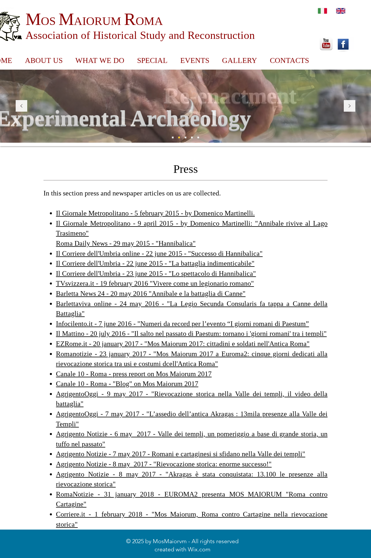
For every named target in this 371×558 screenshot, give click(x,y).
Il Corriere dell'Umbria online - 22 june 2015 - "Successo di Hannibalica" (159, 253)
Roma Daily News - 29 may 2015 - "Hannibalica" (126, 243)
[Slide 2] (185, 137)
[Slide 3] (173, 137)
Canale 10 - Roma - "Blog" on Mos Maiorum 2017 (127, 383)
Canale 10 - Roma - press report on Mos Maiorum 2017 (134, 374)
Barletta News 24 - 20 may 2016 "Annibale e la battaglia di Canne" (150, 293)
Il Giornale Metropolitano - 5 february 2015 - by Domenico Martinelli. (155, 213)
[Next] (349, 106)
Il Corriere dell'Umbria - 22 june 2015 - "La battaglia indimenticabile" (155, 263)
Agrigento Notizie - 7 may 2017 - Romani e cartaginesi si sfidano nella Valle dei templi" (180, 454)
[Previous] (21, 106)
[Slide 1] (179, 137)
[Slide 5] (198, 137)
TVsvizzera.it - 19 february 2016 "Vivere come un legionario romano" (155, 283)
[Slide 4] (192, 137)
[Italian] (322, 10)
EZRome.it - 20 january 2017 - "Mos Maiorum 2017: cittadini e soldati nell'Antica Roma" (183, 343)
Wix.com (199, 549)
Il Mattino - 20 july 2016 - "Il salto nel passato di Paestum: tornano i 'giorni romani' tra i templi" (191, 333)
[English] (341, 10)
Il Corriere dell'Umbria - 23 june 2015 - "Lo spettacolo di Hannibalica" (156, 273)
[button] (152, 60)
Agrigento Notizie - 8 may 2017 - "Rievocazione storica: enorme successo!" (164, 464)
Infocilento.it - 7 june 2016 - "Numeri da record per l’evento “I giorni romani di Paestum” (182, 323)
